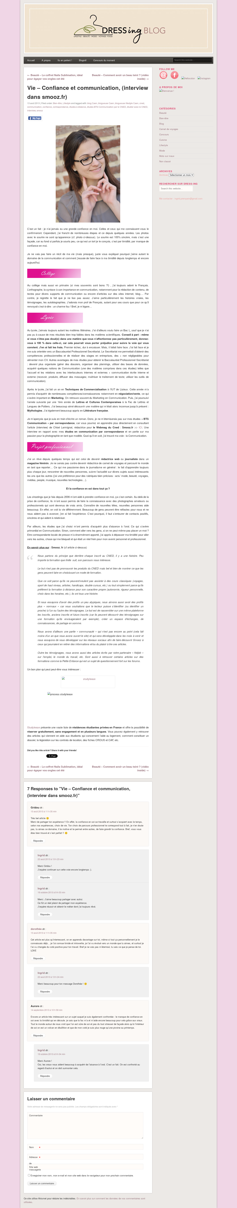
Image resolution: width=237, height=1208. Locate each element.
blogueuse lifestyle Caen (126, 103)
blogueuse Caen (106, 103)
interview (31, 110)
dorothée (36, 929)
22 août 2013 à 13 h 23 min (51, 859)
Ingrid (41, 855)
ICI (140, 427)
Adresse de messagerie (35, 1163)
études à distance (77, 106)
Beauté (162, 112)
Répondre (38, 841)
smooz (40, 110)
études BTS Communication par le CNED (106, 106)
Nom (34, 1147)
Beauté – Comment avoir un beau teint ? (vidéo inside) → (120, 77)
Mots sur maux (166, 156)
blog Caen (92, 103)
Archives (163, 174)
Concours (164, 134)
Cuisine (163, 139)
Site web (33, 1167)
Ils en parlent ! (65, 60)
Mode (162, 150)
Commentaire (35, 1115)
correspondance (60, 106)
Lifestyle (67, 103)
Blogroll (82, 60)
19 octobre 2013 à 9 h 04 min (51, 1054)
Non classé (165, 161)
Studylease (33, 727)
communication (34, 106)
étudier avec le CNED (137, 106)
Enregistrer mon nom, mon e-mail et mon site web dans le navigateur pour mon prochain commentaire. (82, 1175)
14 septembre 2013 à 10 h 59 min (46, 1009)
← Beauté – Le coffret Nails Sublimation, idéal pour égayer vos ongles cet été (55, 77)
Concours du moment (104, 60)
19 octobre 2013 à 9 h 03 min (51, 892)
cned (141, 103)
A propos (46, 60)
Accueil (31, 60)
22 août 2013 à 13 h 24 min (51, 976)
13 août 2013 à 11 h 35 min (44, 811)
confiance (47, 106)
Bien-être (57, 103)
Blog (161, 123)
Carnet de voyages (168, 129)
